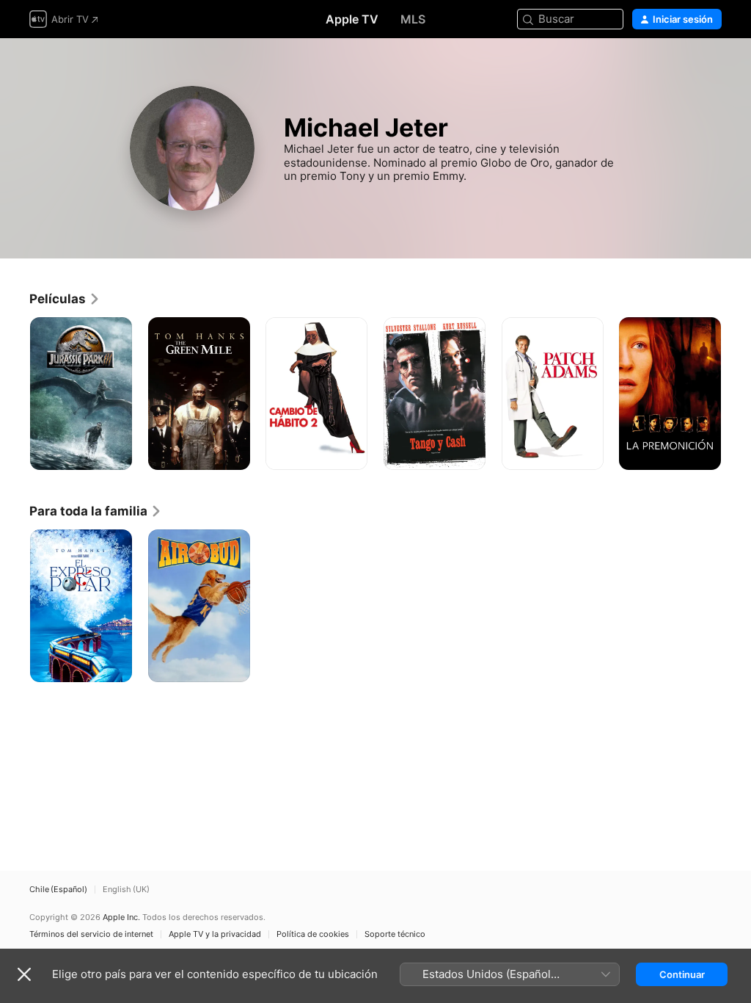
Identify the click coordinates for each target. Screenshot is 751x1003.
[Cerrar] (24, 974)
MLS (412, 19)
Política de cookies (312, 934)
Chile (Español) (58, 890)
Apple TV (352, 19)
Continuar (682, 974)
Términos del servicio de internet (91, 934)
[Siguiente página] (736, 393)
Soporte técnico (394, 934)
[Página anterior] (14, 393)
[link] (64, 299)
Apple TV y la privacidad (215, 934)
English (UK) (126, 890)
